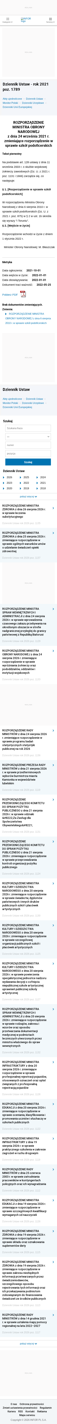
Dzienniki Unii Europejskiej (17, 107)
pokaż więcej (27, 1343)
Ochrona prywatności (32, 1404)
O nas (14, 1404)
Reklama (42, 1411)
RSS (20, 1411)
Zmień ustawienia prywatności (20, 1407)
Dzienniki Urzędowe (33, 103)
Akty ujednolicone (12, 98)
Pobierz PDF (10, 294)
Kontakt (30, 1411)
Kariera (12, 1411)
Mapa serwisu (27, 1415)
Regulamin (46, 1407)
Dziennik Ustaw (34, 98)
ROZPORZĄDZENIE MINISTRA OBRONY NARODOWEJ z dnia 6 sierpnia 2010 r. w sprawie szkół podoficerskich (28, 318)
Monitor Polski (10, 103)
